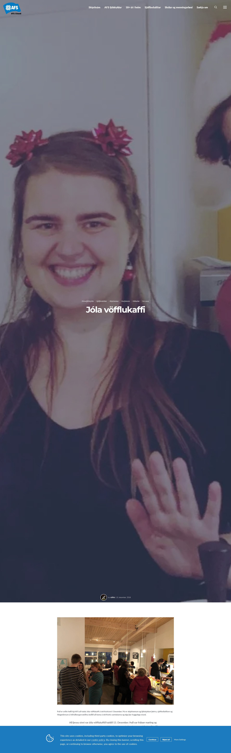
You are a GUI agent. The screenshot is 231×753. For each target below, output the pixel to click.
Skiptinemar (114, 301)
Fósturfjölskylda (88, 301)
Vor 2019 (145, 301)
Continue (152, 739)
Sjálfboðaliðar (101, 301)
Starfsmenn (125, 301)
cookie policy (98, 739)
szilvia (112, 597)
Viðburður (136, 301)
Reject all (166, 739)
